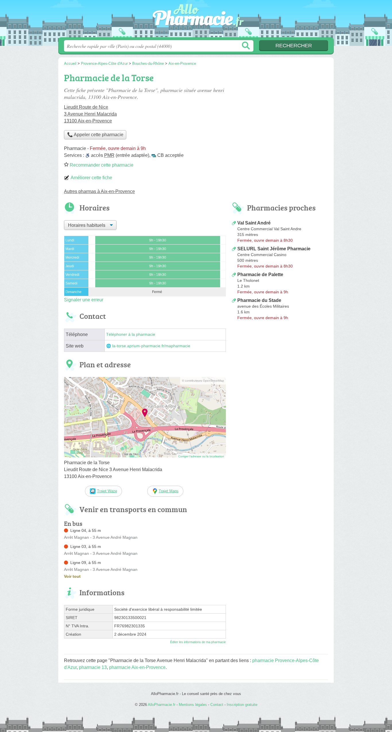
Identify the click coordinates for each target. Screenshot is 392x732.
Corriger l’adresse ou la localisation (201, 456)
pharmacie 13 (93, 667)
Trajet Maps (168, 491)
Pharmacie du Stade (259, 300)
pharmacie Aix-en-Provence (137, 667)
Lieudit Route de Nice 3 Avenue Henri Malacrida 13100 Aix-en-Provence (90, 114)
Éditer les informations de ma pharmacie (198, 642)
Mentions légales (193, 704)
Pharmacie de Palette (260, 274)
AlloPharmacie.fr (196, 20)
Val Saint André (254, 222)
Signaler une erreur (83, 299)
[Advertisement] (280, 111)
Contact (216, 704)
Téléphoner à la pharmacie (130, 334)
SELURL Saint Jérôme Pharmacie (274, 248)
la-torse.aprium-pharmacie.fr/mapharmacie (151, 346)
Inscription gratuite (242, 704)
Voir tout (72, 576)
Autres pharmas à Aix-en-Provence (99, 191)
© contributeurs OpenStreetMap (203, 380)
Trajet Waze (107, 491)
